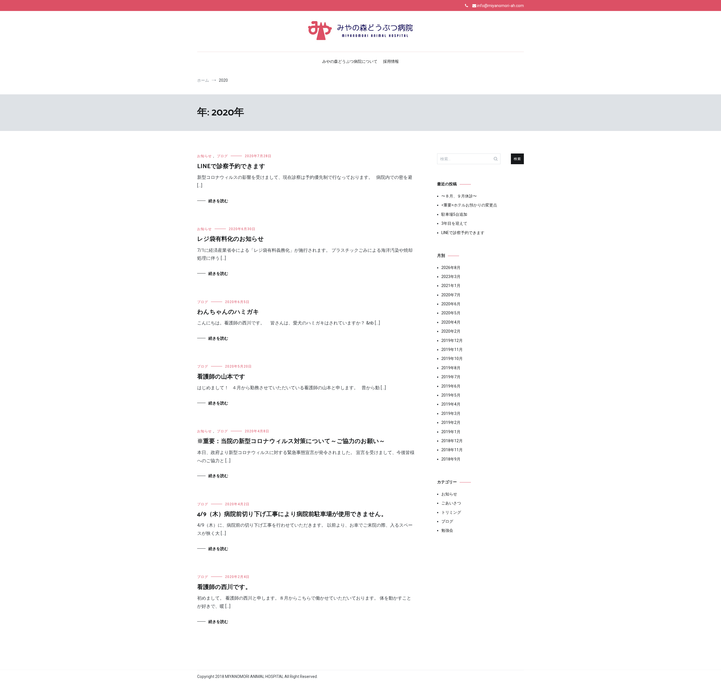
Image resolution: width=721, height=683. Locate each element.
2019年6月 (450, 386)
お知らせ (204, 156)
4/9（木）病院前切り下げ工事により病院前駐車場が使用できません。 (292, 514)
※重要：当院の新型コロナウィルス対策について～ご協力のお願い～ (291, 441)
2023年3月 (450, 276)
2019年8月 (450, 368)
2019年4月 (450, 404)
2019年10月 (452, 358)
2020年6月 (450, 304)
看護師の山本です (221, 377)
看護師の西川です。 (224, 587)
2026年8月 (450, 267)
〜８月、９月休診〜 (459, 196)
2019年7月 (450, 377)
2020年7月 (450, 295)
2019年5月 (450, 395)
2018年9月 (450, 459)
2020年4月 (450, 322)
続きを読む (218, 201)
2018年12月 (452, 441)
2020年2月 (450, 331)
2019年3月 (450, 413)
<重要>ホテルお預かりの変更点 (469, 205)
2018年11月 (452, 450)
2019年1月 (450, 432)
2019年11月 (452, 349)
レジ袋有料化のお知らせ (230, 239)
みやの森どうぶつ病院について (349, 61)
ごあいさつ (451, 503)
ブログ (222, 156)
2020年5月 (450, 313)
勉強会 (447, 530)
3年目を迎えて (454, 223)
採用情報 (391, 61)
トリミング (451, 512)
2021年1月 (450, 285)
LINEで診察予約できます (231, 166)
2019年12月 (452, 340)
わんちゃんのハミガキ (228, 312)
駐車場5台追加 (454, 214)
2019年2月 (450, 422)
